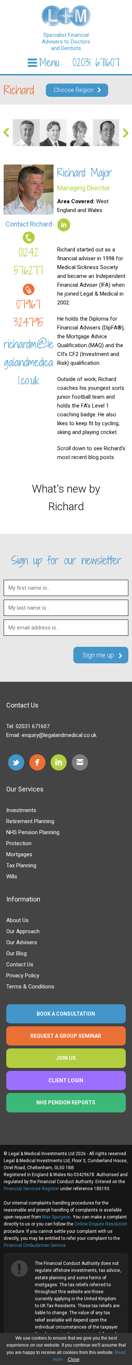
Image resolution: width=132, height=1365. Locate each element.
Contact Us (19, 964)
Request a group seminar (65, 1036)
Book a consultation (66, 1014)
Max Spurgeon (56, 1217)
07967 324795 (29, 313)
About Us (17, 920)
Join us (66, 1058)
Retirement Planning (30, 821)
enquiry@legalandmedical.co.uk (59, 735)
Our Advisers (21, 942)
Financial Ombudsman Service (35, 1245)
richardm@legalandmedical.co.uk (29, 362)
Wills (11, 876)
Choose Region (74, 90)
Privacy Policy (22, 975)
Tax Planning (21, 865)
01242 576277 (28, 261)
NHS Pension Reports (65, 1102)
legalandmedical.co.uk (66, 16)
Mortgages (19, 854)
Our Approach (23, 931)
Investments (21, 810)
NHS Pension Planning (32, 832)
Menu (49, 63)
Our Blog (16, 953)
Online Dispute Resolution (100, 1224)
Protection (19, 843)
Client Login (65, 1080)
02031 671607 (96, 63)
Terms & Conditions (30, 986)
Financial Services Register (31, 1188)
